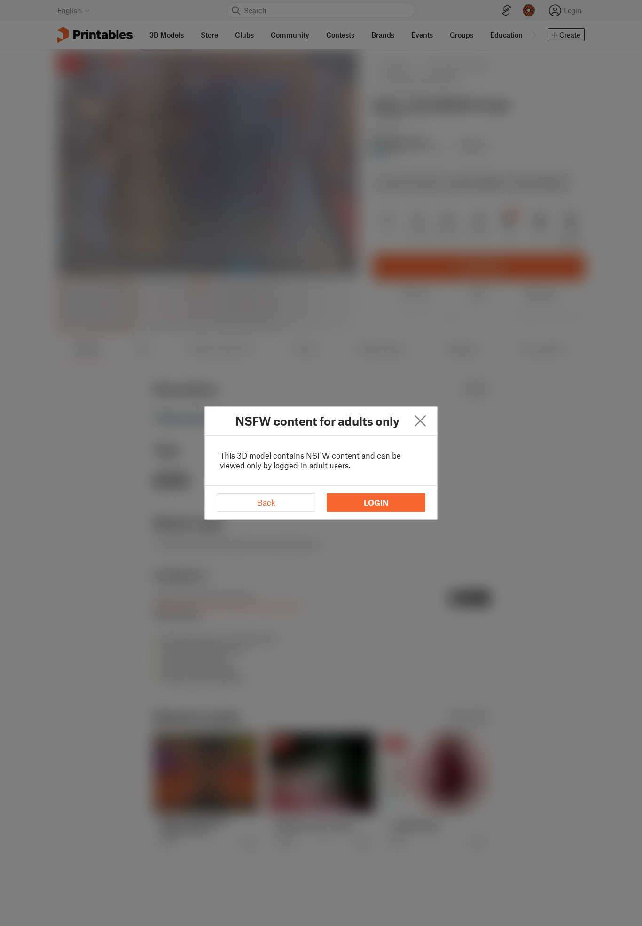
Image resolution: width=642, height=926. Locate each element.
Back (266, 502)
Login (376, 502)
